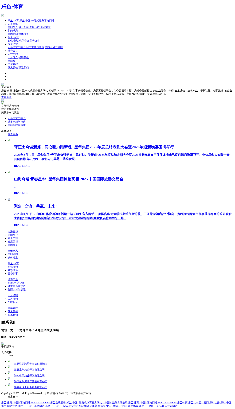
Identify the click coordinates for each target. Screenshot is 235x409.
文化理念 (13, 40)
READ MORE (22, 165)
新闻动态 (13, 30)
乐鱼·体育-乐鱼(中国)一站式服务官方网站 (31, 20)
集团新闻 (13, 34)
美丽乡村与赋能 (54, 47)
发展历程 (34, 27)
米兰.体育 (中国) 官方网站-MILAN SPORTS (25, 402)
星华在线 (13, 64)
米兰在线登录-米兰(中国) (64, 402)
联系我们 (24, 67)
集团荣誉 (45, 27)
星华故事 (34, 40)
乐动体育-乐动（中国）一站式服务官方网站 (152, 406)
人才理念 (13, 57)
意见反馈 (13, 67)
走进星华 (13, 24)
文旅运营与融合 (17, 47)
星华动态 (13, 250)
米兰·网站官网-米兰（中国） (17, 406)
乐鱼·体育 (12, 7)
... (15, 186)
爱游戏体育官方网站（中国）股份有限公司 (103, 402)
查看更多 (6, 97)
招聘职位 (24, 57)
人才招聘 (13, 54)
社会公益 (13, 50)
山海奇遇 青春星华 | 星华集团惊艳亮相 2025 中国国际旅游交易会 (68, 179)
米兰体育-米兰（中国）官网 (193, 402)
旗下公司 (24, 27)
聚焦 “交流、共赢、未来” (35, 206)
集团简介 (13, 27)
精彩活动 (24, 40)
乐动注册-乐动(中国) (220, 402)
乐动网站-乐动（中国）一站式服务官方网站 (59, 406)
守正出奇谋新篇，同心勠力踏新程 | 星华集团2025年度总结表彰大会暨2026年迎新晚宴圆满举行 (94, 147)
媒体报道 (24, 34)
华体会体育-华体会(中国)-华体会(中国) (105, 406)
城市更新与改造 (35, 47)
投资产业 (13, 44)
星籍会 (11, 60)
